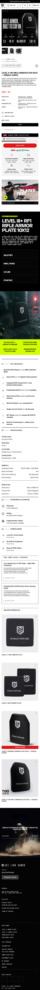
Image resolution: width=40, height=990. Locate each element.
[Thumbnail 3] (19, 51)
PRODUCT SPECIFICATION (9, 216)
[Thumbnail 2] (12, 51)
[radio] (20, 124)
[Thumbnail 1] (5, 51)
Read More (10, 537)
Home (3, 59)
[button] (20, 145)
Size (3, 120)
